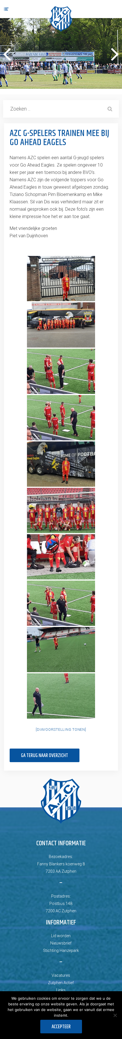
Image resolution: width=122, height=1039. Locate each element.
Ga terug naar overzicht (44, 756)
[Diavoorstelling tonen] (61, 729)
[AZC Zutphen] (61, 19)
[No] (115, 1015)
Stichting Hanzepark (61, 950)
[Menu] (6, 9)
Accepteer (61, 1027)
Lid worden (61, 936)
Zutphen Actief (61, 982)
